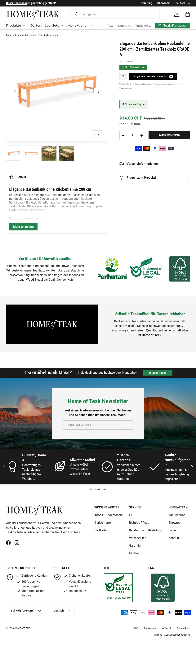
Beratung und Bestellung (145, 530)
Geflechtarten (103, 522)
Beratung (146, 3)
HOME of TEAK (22, 628)
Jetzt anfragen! (158, 372)
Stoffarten (101, 530)
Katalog (134, 553)
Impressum (150, 628)
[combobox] (115, 14)
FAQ (110, 25)
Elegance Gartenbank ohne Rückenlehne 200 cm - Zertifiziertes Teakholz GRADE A (38, 35)
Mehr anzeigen (23, 227)
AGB (136, 628)
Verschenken (137, 538)
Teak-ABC (143, 25)
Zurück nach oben (98, 489)
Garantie (134, 545)
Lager (172, 530)
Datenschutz (183, 628)
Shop (8, 35)
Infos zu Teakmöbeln (108, 515)
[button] (187, 14)
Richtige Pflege (139, 522)
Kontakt (124, 25)
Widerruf (166, 628)
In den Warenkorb (169, 135)
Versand (137, 123)
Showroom (163, 3)
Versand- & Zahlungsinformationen (172, 634)
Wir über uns (176, 515)
